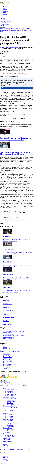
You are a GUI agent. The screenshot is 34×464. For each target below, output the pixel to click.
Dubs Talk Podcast (11, 389)
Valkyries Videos (11, 436)
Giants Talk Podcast (12, 407)
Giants (5, 9)
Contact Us (6, 355)
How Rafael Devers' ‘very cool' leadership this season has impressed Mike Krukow (15, 139)
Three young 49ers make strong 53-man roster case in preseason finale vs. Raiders (17, 291)
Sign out (2, 25)
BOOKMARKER (4, 52)
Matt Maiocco (10, 400)
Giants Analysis (11, 411)
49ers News (10, 403)
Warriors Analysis (11, 394)
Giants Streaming (7, 332)
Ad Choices (6, 368)
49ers (4, 8)
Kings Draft (10, 425)
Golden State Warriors (9, 388)
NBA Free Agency (8, 274)
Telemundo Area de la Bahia (16, 449)
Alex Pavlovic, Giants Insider (10, 47)
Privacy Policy (7, 360)
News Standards (7, 357)
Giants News (10, 410)
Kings (4, 12)
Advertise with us (7, 361)
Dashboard (3, 22)
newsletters (6, 447)
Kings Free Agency (12, 423)
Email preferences (4, 24)
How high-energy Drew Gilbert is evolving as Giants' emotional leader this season (15, 153)
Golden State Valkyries (9, 433)
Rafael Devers (3, 135)
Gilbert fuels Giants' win (20, 28)
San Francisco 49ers (8, 397)
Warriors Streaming (8, 334)
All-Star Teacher (7, 438)
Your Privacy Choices (10, 367)
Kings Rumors (10, 426)
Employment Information (9, 364)
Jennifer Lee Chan (11, 401)
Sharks (5, 14)
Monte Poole (10, 391)
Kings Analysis (11, 422)
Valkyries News (11, 435)
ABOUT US (6, 354)
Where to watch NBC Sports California (13, 335)
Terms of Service (7, 358)
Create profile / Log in (6, 21)
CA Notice (6, 362)
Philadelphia (6, 348)
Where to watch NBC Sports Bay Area (13, 331)
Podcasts (2, 18)
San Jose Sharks (7, 428)
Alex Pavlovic (10, 408)
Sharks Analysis (11, 431)
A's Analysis (10, 416)
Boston (5, 347)
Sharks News (10, 429)
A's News (9, 414)
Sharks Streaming (7, 340)
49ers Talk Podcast (11, 398)
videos (5, 444)
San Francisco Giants (8, 406)
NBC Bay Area (4, 449)
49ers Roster (6, 287)
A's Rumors (10, 417)
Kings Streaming (7, 338)
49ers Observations (8, 249)
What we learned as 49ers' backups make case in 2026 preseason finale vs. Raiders (17, 253)
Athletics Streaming (8, 337)
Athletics (5, 11)
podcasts (5, 445)
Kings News (10, 420)
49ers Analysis (10, 404)
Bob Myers (6, 236)
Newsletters (3, 19)
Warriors (5, 6)
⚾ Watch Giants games (15, 30)
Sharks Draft (10, 432)
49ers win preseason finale (7, 28)
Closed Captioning (8, 365)
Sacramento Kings (8, 419)
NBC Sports (27, 449)
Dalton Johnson (11, 395)
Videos (2, 17)
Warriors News (10, 392)
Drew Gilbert (3, 149)
